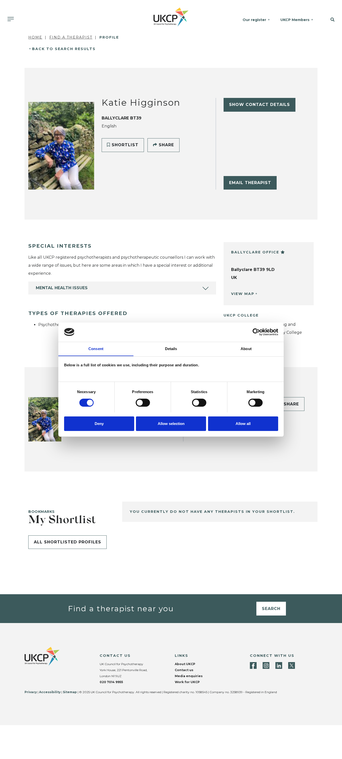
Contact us (184, 670)
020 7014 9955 (111, 682)
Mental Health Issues (62, 287)
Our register (254, 20)
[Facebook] (253, 665)
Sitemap (70, 692)
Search (271, 608)
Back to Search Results (64, 49)
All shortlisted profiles (67, 542)
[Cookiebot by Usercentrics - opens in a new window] (256, 332)
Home (35, 37)
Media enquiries (189, 676)
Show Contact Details (259, 104)
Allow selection (171, 423)
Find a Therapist (70, 37)
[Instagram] (266, 665)
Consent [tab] (95, 348)
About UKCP (185, 664)
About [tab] (246, 348)
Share (165, 144)
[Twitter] (291, 665)
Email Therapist (250, 182)
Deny (99, 423)
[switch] (143, 403)
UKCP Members (294, 20)
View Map (242, 293)
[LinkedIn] (278, 665)
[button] (329, 20)
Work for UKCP (187, 682)
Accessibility (50, 692)
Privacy (31, 692)
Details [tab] (171, 348)
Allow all (243, 423)
